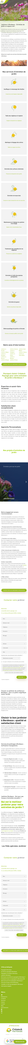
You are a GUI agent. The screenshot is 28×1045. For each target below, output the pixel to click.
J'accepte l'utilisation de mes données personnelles (13, 661)
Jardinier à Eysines (14, 349)
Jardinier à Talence (23, 352)
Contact (3, 1004)
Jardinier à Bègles (5, 352)
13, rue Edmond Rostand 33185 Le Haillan (11, 613)
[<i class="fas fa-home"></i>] (1, 994)
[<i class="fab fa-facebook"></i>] (1, 1009)
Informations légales (6, 986)
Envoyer (21, 677)
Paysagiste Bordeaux (6, 969)
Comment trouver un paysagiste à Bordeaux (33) (13, 978)
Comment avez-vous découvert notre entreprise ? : (12, 655)
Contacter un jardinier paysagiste (14, 364)
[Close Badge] (22, 1039)
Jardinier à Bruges (5, 360)
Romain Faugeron (13, 1034)
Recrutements (4, 1007)
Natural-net (20, 1034)
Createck (3, 998)
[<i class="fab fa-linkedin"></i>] (1, 1011)
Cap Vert (25, 565)
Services (3, 1000)
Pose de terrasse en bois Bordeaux (9, 982)
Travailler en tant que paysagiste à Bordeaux (12, 984)
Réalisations (4, 996)
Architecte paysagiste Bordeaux (9, 971)
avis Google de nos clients (7, 830)
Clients (3, 1002)
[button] (20, 1041)
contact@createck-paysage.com (9, 610)
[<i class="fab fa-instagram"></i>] (1, 1013)
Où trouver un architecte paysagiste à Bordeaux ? (13, 977)
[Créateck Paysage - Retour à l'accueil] (4, 2)
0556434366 (4, 608)
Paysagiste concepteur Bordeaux (9, 973)
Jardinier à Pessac (14, 360)
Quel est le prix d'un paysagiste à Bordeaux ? (12, 980)
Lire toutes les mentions (14, 672)
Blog (2, 1005)
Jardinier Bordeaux (6, 975)
